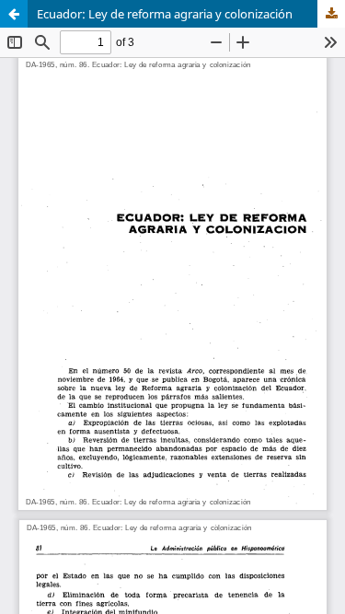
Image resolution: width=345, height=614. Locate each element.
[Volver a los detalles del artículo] (14, 14)
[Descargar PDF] (331, 14)
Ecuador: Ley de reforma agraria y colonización (165, 14)
